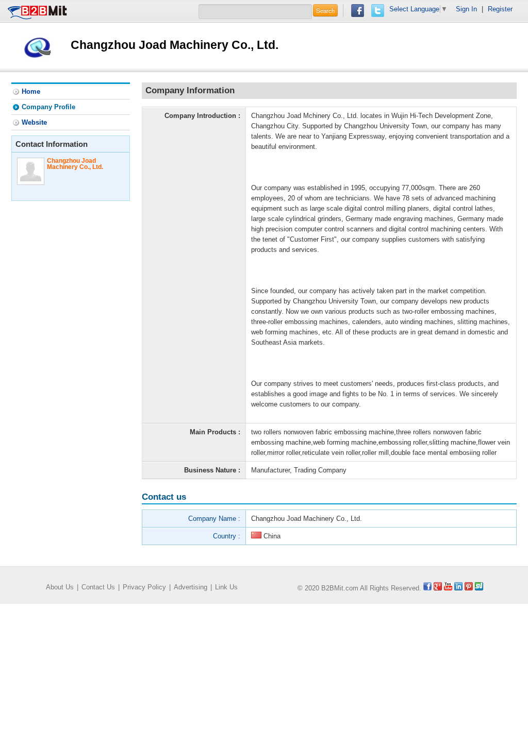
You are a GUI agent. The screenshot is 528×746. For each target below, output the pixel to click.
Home (31, 91)
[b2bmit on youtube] (448, 588)
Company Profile (48, 107)
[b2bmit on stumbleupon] (479, 588)
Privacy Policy (144, 587)
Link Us (226, 587)
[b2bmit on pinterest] (469, 588)
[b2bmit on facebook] (427, 588)
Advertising (190, 587)
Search (325, 10)
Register (500, 9)
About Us (60, 587)
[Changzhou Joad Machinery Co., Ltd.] (37, 46)
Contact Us (98, 587)
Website (34, 122)
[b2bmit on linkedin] (458, 588)
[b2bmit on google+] (438, 588)
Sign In (466, 9)
